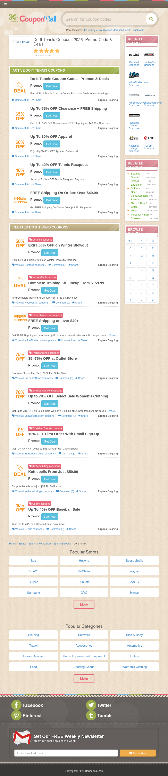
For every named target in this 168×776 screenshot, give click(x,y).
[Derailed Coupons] (134, 54)
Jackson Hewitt (122, 30)
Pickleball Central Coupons (134, 125)
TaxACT (33, 571)
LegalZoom (138, 30)
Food (33, 666)
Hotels (134, 656)
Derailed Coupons (134, 63)
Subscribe (139, 753)
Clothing (33, 634)
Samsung (33, 592)
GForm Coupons (149, 147)
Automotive (134, 645)
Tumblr (104, 715)
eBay (99, 30)
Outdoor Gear (135, 190)
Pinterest (32, 715)
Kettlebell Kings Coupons (134, 148)
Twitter (104, 705)
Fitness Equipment (137, 182)
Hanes (134, 592)
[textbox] (66, 753)
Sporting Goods (135, 175)
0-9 (130, 240)
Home (12, 543)
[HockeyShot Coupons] (149, 54)
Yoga (134, 210)
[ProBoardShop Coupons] (134, 95)
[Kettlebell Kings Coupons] (134, 138)
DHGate (84, 582)
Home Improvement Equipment (84, 656)
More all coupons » (30, 264)
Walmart (107, 30)
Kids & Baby (134, 634)
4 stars (51, 50)
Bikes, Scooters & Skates (139, 197)
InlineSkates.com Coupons (138, 83)
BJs (33, 560)
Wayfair (134, 571)
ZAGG (134, 582)
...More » (112, 335)
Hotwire (84, 560)
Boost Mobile (134, 560)
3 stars (46, 50)
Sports (22, 543)
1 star (35, 50)
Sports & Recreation (39, 543)
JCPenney (89, 30)
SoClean (84, 571)
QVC (84, 592)
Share (37, 100)
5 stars (57, 50)
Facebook (33, 705)
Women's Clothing (134, 666)
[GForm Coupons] (149, 138)
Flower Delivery (33, 656)
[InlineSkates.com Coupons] (134, 74)
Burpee (33, 582)
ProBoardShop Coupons (137, 104)
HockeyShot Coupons (150, 63)
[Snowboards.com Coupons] (149, 95)
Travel (33, 645)
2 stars (41, 50)
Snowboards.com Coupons (153, 104)
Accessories (84, 645)
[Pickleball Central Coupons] (134, 115)
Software (84, 634)
